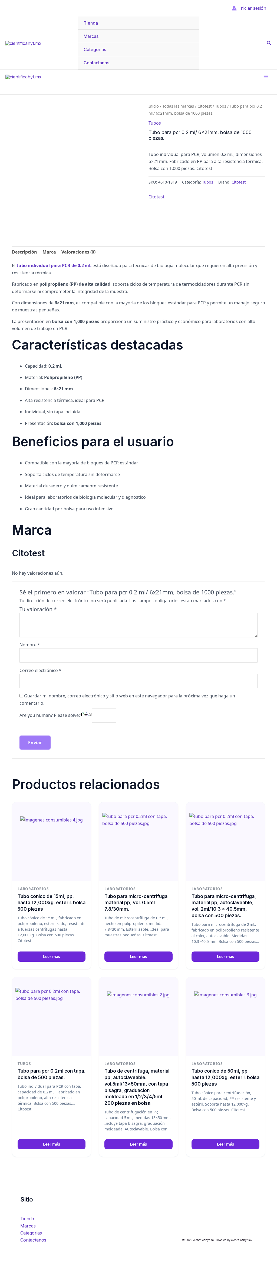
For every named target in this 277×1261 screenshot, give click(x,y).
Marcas (91, 36)
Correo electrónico (40, 670)
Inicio (154, 106)
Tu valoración (38, 609)
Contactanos (96, 62)
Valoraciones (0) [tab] (78, 252)
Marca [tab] (49, 252)
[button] (269, 43)
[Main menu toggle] (266, 76)
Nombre (29, 645)
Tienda (91, 23)
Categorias (95, 49)
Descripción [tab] (24, 252)
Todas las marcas (178, 106)
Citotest (204, 106)
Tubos (220, 106)
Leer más (51, 956)
